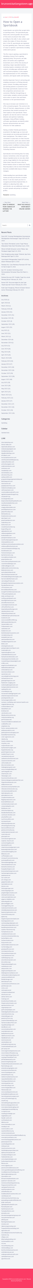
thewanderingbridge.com (8, 862)
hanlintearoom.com (7, 1209)
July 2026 (4, 300)
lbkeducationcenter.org (8, 715)
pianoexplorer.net (6, 1142)
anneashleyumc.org (7, 1074)
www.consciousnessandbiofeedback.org (13, 1135)
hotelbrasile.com (6, 550)
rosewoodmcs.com (7, 1129)
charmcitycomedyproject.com (10, 847)
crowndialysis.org (6, 691)
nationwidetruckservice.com (9, 945)
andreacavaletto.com (8, 730)
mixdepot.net (5, 1126)
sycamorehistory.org (7, 1131)
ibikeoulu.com (5, 854)
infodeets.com (5, 455)
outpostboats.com (7, 745)
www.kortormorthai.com (8, 1070)
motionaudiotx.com (7, 1241)
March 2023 (5, 395)
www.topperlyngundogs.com (10, 1055)
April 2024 (4, 355)
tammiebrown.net (6, 884)
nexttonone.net (6, 1040)
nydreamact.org (6, 505)
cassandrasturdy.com (7, 756)
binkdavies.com (6, 808)
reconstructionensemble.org (10, 936)
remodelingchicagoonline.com (10, 1103)
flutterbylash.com (6, 1207)
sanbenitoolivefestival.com (9, 758)
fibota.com (4, 1163)
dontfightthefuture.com (8, 600)
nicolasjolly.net (6, 821)
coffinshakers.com (7, 856)
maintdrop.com (6, 522)
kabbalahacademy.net (8, 667)
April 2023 (4, 392)
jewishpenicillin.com (7, 698)
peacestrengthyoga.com (8, 1061)
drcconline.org (5, 962)
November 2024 (6, 342)
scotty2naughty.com (7, 843)
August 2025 (5, 327)
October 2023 (5, 373)
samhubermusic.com (7, 1256)
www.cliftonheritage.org (8, 1098)
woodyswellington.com (8, 1155)
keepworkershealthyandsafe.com (11, 501)
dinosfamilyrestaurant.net (9, 574)
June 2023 (4, 385)
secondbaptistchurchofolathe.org (11, 1233)
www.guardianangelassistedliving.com (13, 1170)
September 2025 (6, 324)
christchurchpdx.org (7, 810)
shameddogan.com (7, 1016)
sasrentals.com (6, 674)
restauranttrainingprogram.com (11, 693)
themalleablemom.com (8, 864)
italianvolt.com (6, 631)
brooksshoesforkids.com (8, 1001)
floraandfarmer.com (7, 585)
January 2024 (5, 364)
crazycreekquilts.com (7, 806)
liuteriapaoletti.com (7, 921)
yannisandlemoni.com (7, 639)
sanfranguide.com (6, 771)
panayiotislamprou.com (8, 537)
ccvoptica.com (5, 1111)
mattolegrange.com (7, 890)
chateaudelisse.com (7, 542)
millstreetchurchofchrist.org (10, 1198)
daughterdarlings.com (8, 453)
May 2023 (4, 388)
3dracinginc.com (6, 776)
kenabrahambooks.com (8, 812)
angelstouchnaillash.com (9, 665)
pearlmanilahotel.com (8, 520)
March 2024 (5, 358)
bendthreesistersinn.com (8, 927)
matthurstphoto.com (7, 1189)
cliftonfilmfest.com (7, 607)
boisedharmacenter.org (8, 735)
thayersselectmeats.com (9, 1003)
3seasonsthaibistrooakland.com (11, 722)
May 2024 (4, 352)
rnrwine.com (5, 1224)
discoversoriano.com (7, 765)
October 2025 (5, 321)
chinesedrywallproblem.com (10, 925)
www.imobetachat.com (8, 1029)
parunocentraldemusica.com (10, 1168)
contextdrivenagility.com (9, 851)
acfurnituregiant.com (7, 464)
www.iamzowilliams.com (9, 1137)
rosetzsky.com (5, 834)
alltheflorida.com (6, 1191)
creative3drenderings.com (9, 1020)
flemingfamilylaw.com (8, 1222)
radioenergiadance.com (8, 533)
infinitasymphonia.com (8, 823)
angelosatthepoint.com (8, 971)
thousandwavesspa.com (8, 953)
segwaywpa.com (6, 1007)
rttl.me (3, 1243)
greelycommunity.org (7, 830)
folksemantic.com (6, 626)
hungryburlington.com (8, 869)
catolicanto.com (6, 713)
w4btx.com (4, 663)
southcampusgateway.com (9, 540)
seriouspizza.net (6, 990)
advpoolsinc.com (6, 968)
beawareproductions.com (9, 849)
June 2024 (4, 349)
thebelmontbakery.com (8, 488)
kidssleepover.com (7, 481)
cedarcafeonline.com (7, 462)
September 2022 (6, 413)
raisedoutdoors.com (7, 611)
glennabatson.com (7, 795)
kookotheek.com (6, 535)
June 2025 (4, 333)
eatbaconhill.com (6, 477)
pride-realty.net (6, 1202)
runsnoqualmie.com (7, 1083)
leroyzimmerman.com (8, 1217)
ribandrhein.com (6, 709)
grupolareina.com (6, 559)
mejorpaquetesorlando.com (9, 659)
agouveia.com (5, 1230)
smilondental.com (6, 670)
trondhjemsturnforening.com (10, 1172)
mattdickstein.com (7, 1031)
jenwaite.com (5, 1213)
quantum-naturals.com (8, 1181)
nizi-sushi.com (5, 877)
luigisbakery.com (6, 1116)
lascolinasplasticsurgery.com (10, 1096)
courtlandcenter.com (7, 955)
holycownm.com (6, 942)
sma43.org (4, 1100)
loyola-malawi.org (7, 741)
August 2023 (5, 379)
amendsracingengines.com (9, 1068)
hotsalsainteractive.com (8, 457)
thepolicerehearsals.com (8, 782)
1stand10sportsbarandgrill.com (11, 661)
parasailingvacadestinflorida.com (11, 1200)
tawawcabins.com (6, 624)
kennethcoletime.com (8, 867)
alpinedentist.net (6, 531)
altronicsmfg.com (6, 475)
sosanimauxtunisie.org (8, 527)
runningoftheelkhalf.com (9, 1057)
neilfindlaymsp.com (7, 958)
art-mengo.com (6, 880)
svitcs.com (4, 988)
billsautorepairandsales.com (10, 1178)
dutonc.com (5, 886)
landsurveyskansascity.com (9, 1077)
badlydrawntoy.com (7, 1033)
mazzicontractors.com (8, 1148)
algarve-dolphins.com (8, 899)
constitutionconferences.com (10, 984)
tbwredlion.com (6, 1176)
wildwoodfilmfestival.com (9, 546)
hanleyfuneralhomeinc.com (9, 657)
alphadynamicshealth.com (9, 1204)
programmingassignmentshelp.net (11, 479)
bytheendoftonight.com (8, 748)
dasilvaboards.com (7, 793)
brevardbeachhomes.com (9, 589)
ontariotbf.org (5, 496)
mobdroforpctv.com (7, 754)
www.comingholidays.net (9, 769)
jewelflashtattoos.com (8, 509)
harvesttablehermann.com (9, 579)
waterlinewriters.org (7, 1014)
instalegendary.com (7, 499)
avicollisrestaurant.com (8, 960)
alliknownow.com (6, 784)
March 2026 (5, 306)
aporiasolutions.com (7, 1005)
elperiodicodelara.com (8, 447)
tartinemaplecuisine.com (8, 873)
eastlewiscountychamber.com (10, 786)
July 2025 (4, 330)
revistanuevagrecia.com (8, 838)
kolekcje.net (5, 711)
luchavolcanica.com (7, 940)
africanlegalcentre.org (8, 825)
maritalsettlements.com (9, 908)
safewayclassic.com (7, 490)
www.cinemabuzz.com (8, 1124)
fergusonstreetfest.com (8, 1185)
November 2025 (6, 318)
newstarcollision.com (7, 672)
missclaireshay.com (7, 442)
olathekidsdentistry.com (8, 654)
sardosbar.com (5, 628)
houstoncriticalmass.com (9, 778)
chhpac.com (5, 1237)
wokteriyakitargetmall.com (9, 685)
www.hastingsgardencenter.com (11, 1139)
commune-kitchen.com (8, 815)
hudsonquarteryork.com (8, 1161)
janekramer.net (5, 875)
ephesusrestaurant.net (8, 1152)
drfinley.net (4, 1220)
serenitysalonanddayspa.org (9, 460)
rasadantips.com (6, 470)
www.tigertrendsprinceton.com (10, 1051)
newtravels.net (6, 483)
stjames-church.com (7, 841)
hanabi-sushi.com (6, 1118)
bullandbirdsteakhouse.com (9, 1094)
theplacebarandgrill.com (8, 964)
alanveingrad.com (6, 901)
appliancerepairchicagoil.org (9, 494)
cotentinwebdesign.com (8, 563)
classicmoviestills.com (8, 761)
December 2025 (6, 315)
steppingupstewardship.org (9, 1109)
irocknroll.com (5, 618)
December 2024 (6, 339)
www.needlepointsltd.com (9, 1092)
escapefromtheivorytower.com (10, 592)
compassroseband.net (8, 992)
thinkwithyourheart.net (8, 613)
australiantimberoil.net (8, 572)
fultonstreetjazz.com (8, 553)
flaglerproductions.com (8, 799)
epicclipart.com (6, 518)
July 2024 (4, 346)
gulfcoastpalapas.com (8, 1009)
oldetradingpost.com (7, 566)
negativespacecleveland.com (10, 919)
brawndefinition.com (7, 802)
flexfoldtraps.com (6, 1066)
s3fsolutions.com (6, 587)
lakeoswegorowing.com (8, 1226)
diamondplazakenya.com (8, 1174)
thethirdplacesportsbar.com (9, 1150)
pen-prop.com (5, 1048)
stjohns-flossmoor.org (8, 929)
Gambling (12, 195)
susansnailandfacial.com (8, 1046)
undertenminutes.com (8, 466)
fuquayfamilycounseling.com (10, 1228)
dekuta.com (5, 1122)
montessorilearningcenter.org (10, 1183)
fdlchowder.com (6, 1090)
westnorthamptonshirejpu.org (10, 548)
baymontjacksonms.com (8, 912)
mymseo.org (5, 1235)
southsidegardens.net (7, 1144)
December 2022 (6, 404)
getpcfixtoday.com (7, 512)
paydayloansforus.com (8, 486)
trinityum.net (5, 1146)
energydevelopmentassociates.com (12, 583)
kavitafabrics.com (6, 938)
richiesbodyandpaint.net (8, 449)
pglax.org (4, 916)
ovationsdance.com (7, 706)
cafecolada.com (6, 763)
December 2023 (6, 367)
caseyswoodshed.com (8, 977)
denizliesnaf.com (6, 981)
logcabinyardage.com (7, 1025)
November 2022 (6, 407)
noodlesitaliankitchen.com (9, 503)
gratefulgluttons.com (8, 752)
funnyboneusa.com (7, 932)
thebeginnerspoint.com (8, 767)
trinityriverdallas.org (7, 717)
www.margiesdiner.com (8, 1087)
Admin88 (16, 17)
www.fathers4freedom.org (9, 1053)
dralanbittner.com (6, 637)
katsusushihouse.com (7, 828)
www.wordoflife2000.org (9, 620)
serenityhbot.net (6, 1042)
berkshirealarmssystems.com (10, 633)
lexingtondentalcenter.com (9, 687)
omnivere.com (5, 468)
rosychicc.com (5, 743)
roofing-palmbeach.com (8, 598)
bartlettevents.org (7, 555)
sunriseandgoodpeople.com (9, 923)
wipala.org (4, 739)
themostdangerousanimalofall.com (12, 780)
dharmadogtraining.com (8, 1239)
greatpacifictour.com (7, 949)
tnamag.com (5, 999)
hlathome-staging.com (8, 683)
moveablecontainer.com (8, 557)
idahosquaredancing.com (8, 622)
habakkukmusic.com (7, 1038)
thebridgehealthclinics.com (9, 1012)
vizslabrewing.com (7, 635)
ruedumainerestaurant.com (9, 832)
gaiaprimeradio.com (7, 882)
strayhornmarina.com (7, 797)
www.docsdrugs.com (7, 1085)
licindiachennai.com (7, 451)
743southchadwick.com (8, 594)
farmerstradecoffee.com (9, 1022)
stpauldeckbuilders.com (8, 1079)
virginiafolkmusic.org (7, 704)
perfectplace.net (6, 719)
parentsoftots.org (7, 1018)
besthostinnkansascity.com (9, 1250)
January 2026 (5, 312)
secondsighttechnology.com (10, 676)
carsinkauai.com (6, 1196)
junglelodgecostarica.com (9, 893)
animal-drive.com (6, 997)
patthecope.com (6, 986)
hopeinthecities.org (7, 750)
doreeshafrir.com (6, 845)
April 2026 (4, 303)
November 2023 (6, 370)
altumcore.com (6, 994)
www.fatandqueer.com (8, 1072)
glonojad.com (5, 836)
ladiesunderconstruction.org (9, 568)
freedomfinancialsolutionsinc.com (11, 1064)
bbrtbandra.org (5, 514)
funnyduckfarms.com (7, 1211)
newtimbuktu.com (6, 473)
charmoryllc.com (6, 773)
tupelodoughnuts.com (8, 652)
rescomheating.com (7, 1246)
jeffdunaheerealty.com (8, 1059)
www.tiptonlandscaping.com (10, 1107)
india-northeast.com (7, 596)
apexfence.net (5, 1258)
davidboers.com (6, 1027)
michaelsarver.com (7, 678)
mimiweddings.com (7, 1248)
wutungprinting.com (7, 906)
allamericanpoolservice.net (9, 696)
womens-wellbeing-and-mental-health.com (14, 702)
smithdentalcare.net (7, 1252)
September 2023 (6, 376)
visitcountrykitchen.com (8, 897)
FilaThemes (19, 1281)
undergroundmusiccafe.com (9, 1254)
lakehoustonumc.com (8, 1035)
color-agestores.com (7, 737)
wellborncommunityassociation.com (12, 544)
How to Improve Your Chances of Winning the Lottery (9, 206)
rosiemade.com (6, 650)
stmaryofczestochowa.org (9, 858)
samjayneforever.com (8, 1187)
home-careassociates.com (9, 728)
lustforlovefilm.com (7, 819)
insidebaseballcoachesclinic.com (11, 1194)
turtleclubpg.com (6, 947)
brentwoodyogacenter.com (9, 1105)
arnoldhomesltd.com (7, 602)
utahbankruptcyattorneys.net (10, 615)
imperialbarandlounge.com (9, 609)
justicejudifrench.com (7, 860)
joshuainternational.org (8, 1044)
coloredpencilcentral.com (9, 605)
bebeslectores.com (7, 570)
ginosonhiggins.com (7, 903)
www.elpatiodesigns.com (9, 1159)
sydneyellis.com (6, 689)
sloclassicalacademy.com (9, 791)
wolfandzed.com (6, 1120)
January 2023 (5, 401)
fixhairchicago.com (7, 979)
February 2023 (5, 398)
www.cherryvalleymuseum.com (10, 561)
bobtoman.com (6, 525)
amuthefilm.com (6, 817)
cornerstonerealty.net (8, 1133)
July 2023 (4, 382)
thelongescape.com (7, 888)
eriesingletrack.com (7, 646)
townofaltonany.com (7, 914)
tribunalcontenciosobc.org (9, 789)
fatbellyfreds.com (7, 1157)
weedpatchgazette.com (8, 641)
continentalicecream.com (9, 804)
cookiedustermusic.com (8, 934)
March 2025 (5, 336)
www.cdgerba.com (7, 1165)
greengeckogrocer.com (8, 680)
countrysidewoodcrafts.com (10, 492)
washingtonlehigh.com (8, 1113)
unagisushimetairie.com (8, 507)
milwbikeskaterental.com (9, 910)
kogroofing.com (6, 529)
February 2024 (5, 361)
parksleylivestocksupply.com (10, 732)
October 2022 (5, 410)
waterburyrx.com (6, 966)
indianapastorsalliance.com (9, 973)
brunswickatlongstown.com (17, 3)
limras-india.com (6, 444)
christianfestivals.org (7, 895)
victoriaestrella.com (7, 951)
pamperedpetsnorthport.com (10, 648)
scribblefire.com (6, 724)
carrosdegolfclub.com (8, 581)
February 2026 (5, 309)
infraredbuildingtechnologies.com (11, 576)
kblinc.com (4, 644)
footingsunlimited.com (8, 1081)
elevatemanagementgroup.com (11, 1215)
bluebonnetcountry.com (8, 516)
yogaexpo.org (5, 726)
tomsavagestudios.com (8, 700)
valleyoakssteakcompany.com (10, 975)
